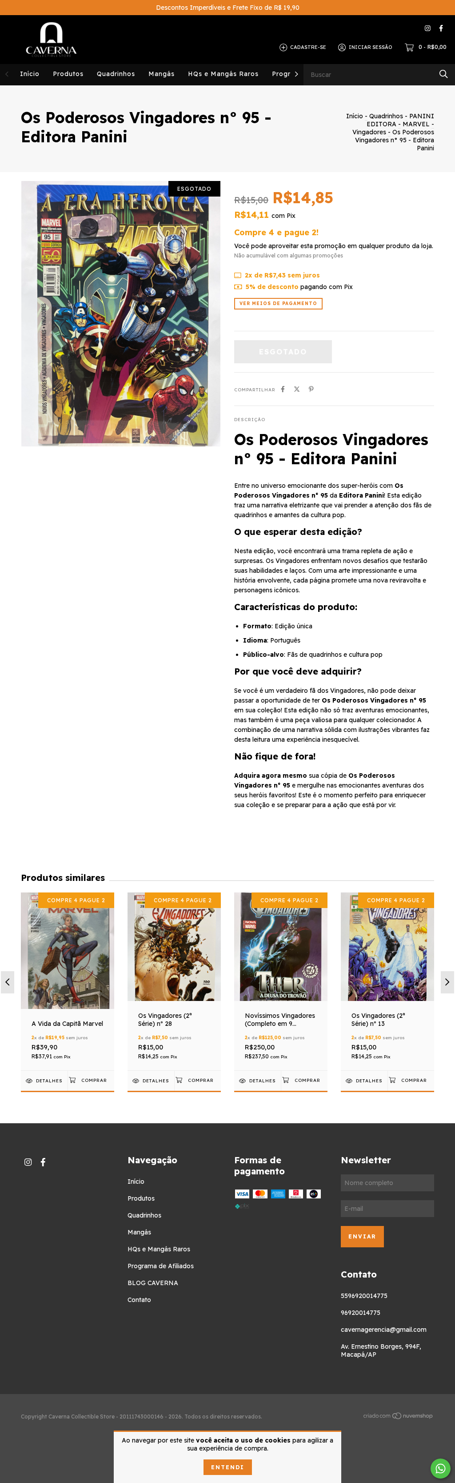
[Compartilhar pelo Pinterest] (311, 389)
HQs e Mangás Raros (223, 74)
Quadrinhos (116, 74)
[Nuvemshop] (398, 1418)
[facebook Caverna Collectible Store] (441, 28)
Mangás (161, 74)
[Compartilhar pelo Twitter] (296, 389)
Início (30, 74)
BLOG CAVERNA (153, 1283)
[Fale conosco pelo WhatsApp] (441, 1469)
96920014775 (360, 1313)
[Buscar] (443, 74)
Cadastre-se (308, 47)
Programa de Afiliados (161, 1266)
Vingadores (370, 132)
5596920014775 (364, 1296)
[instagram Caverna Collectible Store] (427, 28)
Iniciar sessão (370, 47)
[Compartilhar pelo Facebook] (282, 389)
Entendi (227, 1467)
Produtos (68, 74)
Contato (139, 1300)
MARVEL (416, 124)
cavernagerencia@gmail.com (384, 1330)
